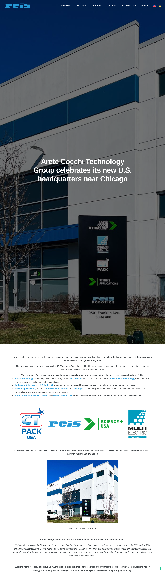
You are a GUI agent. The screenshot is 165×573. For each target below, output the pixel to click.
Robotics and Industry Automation (31, 395)
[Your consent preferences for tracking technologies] (160, 568)
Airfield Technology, (24, 379)
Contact (146, 6)
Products (98, 6)
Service (113, 6)
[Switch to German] (160, 6)
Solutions (81, 6)
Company (66, 6)
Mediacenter (129, 6)
